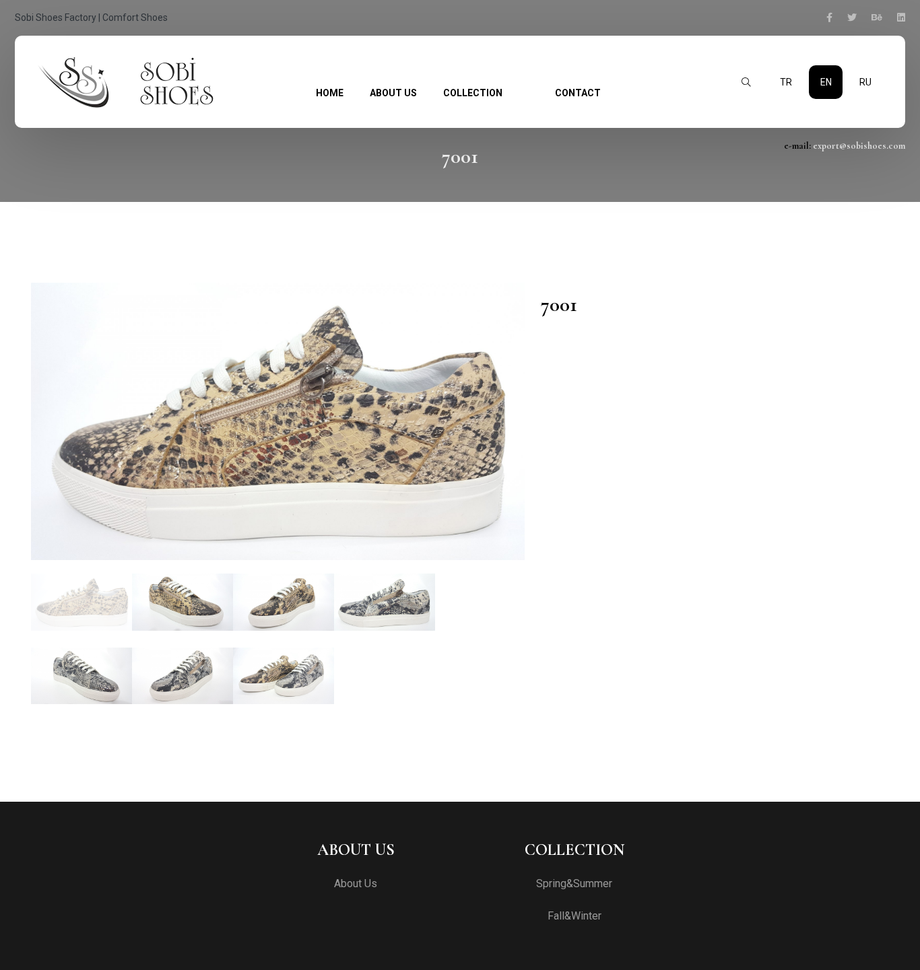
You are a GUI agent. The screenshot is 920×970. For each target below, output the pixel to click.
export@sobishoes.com (859, 145)
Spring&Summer (574, 883)
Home (329, 93)
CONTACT (578, 93)
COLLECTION (472, 93)
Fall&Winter (574, 916)
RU (865, 82)
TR (786, 82)
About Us (355, 883)
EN (826, 82)
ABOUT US (393, 93)
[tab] (81, 602)
